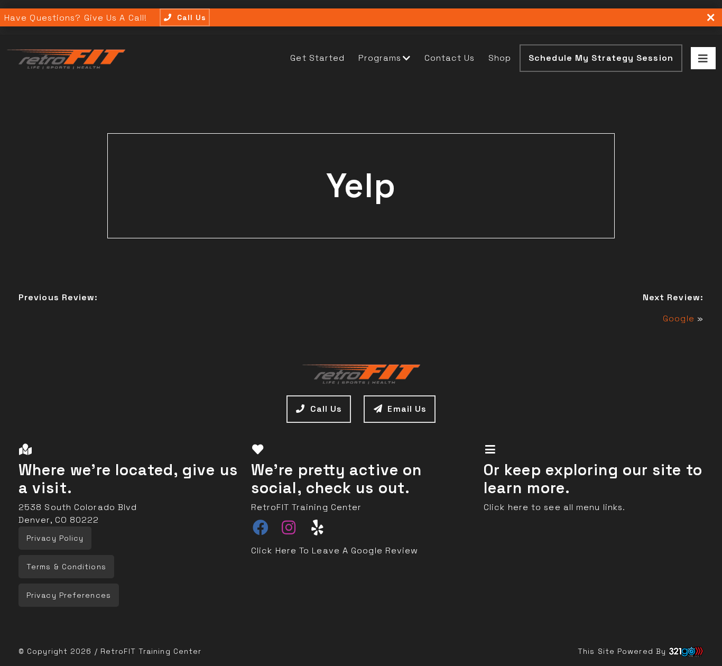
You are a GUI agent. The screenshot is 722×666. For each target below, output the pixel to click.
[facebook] (261, 528)
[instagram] (289, 528)
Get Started (317, 57)
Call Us (326, 408)
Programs (380, 57)
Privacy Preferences (68, 595)
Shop (499, 57)
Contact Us (449, 57)
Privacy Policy (55, 538)
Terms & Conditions (66, 566)
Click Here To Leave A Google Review (335, 550)
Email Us (407, 408)
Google (679, 318)
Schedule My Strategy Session (601, 57)
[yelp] (317, 528)
